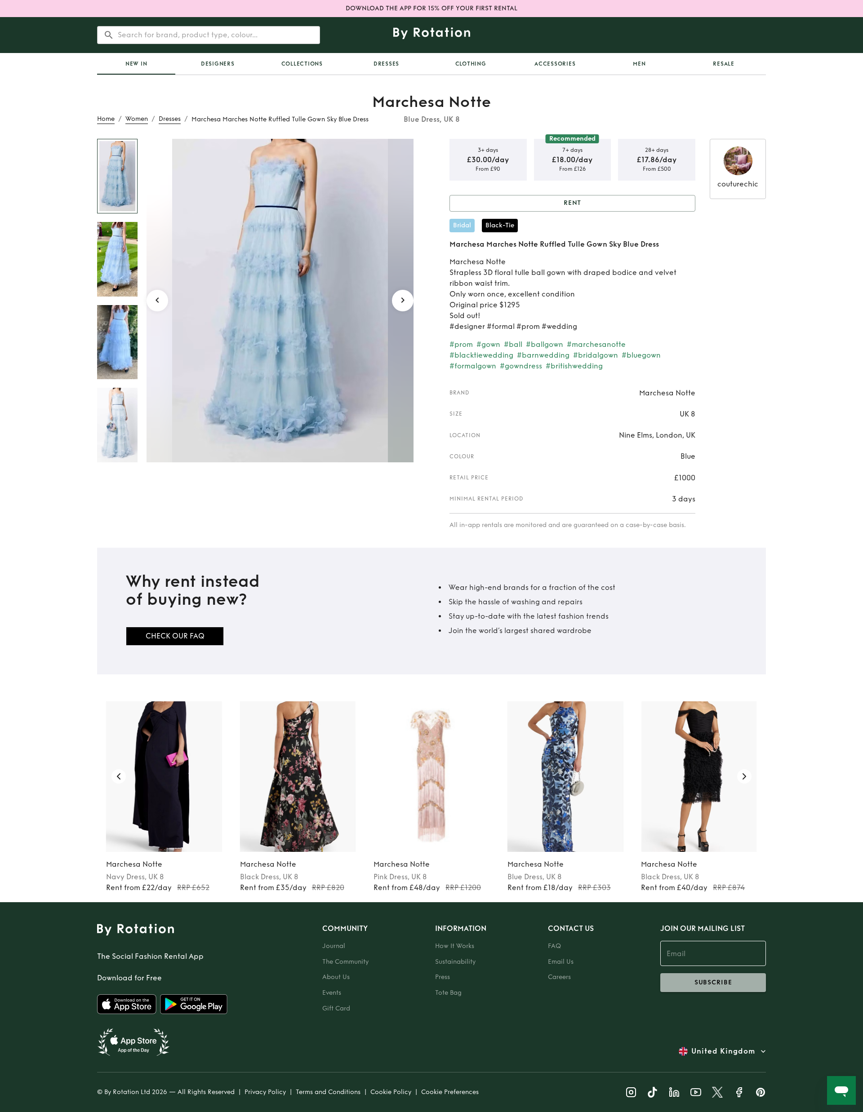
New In (136, 64)
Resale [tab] (723, 64)
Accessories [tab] (554, 64)
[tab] (136, 64)
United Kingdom (723, 1051)
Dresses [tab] (386, 64)
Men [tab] (639, 64)
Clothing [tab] (470, 64)
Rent (573, 203)
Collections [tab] (302, 64)
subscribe (713, 982)
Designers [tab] (218, 64)
